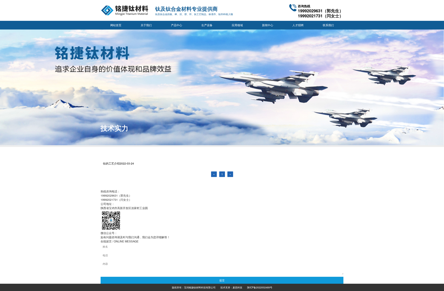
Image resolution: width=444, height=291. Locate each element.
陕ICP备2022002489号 (259, 287)
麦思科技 (237, 287)
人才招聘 (298, 25)
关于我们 (146, 25)
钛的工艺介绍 (118, 163)
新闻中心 (267, 25)
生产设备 (206, 25)
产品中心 (176, 25)
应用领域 (237, 25)
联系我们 (328, 25)
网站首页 (115, 25)
